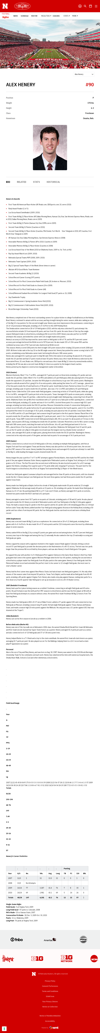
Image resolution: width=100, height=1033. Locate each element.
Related (21, 182)
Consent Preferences (50, 986)
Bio (8, 182)
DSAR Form (50, 996)
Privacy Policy (50, 981)
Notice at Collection (50, 1007)
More (74, 16)
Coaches (56, 16)
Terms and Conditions (50, 991)
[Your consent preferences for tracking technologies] (4, 1028)
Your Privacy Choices (50, 1001)
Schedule (24, 16)
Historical (53, 182)
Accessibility (50, 1021)
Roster (34, 16)
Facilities (45, 16)
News (15, 16)
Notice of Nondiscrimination (50, 1016)
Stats (66, 16)
